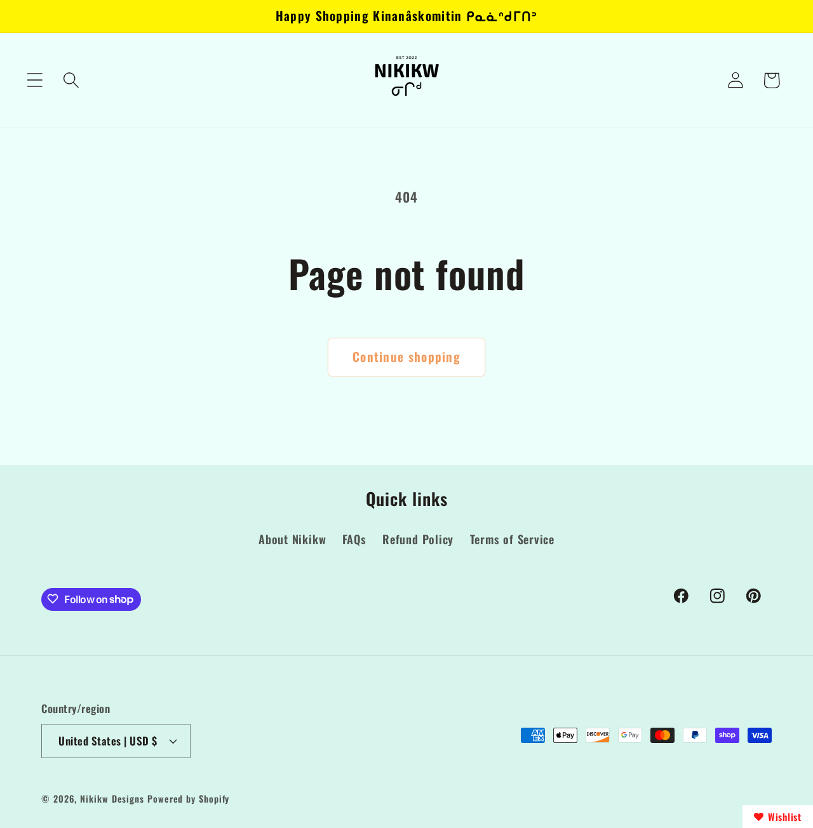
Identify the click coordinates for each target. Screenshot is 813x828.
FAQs (354, 539)
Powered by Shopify (188, 798)
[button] (35, 80)
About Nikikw (292, 539)
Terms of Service (512, 539)
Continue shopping (406, 356)
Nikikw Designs (112, 798)
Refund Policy (418, 539)
